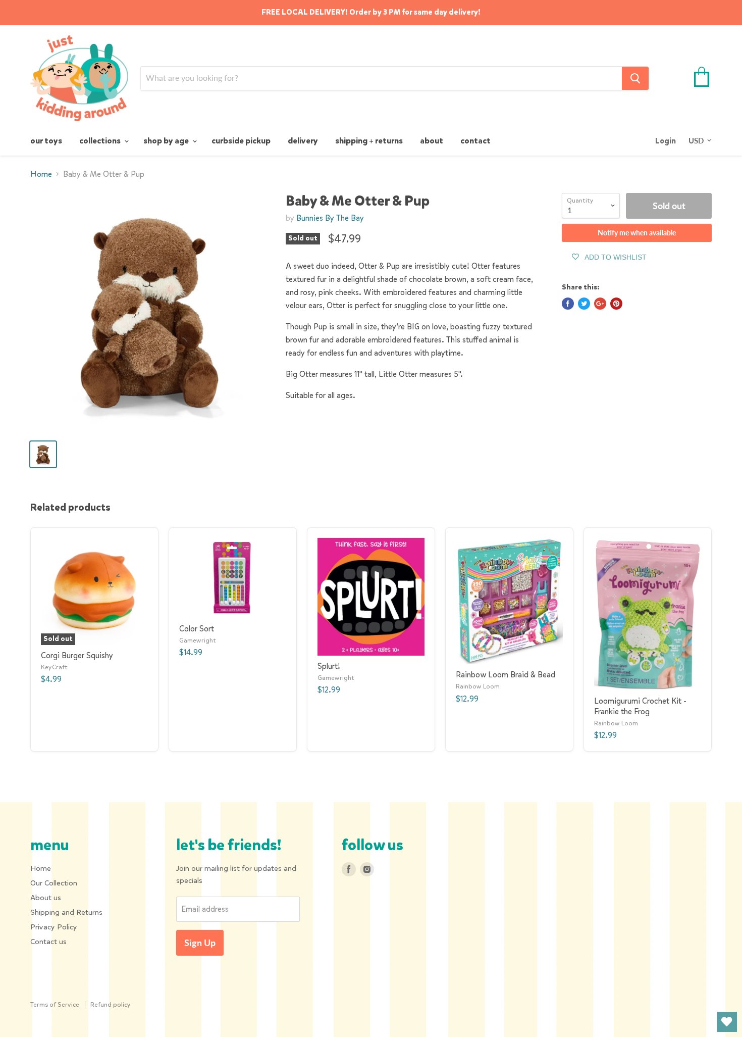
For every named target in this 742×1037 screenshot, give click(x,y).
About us (45, 898)
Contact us (48, 941)
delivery (303, 140)
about (431, 140)
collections (100, 140)
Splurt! (328, 666)
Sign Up (200, 942)
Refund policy (110, 1004)
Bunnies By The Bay (330, 218)
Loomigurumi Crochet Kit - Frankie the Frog (640, 706)
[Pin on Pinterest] (616, 304)
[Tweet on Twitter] (584, 304)
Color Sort (196, 628)
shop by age (166, 140)
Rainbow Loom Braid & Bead (505, 674)
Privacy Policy (53, 927)
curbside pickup (241, 140)
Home (41, 174)
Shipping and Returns (66, 912)
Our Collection (53, 883)
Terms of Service (54, 1004)
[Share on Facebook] (568, 304)
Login (665, 141)
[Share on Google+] (600, 304)
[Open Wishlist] (727, 1022)
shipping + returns (369, 140)
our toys (46, 140)
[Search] (635, 78)
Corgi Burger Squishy (77, 655)
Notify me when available (637, 232)
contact (475, 140)
